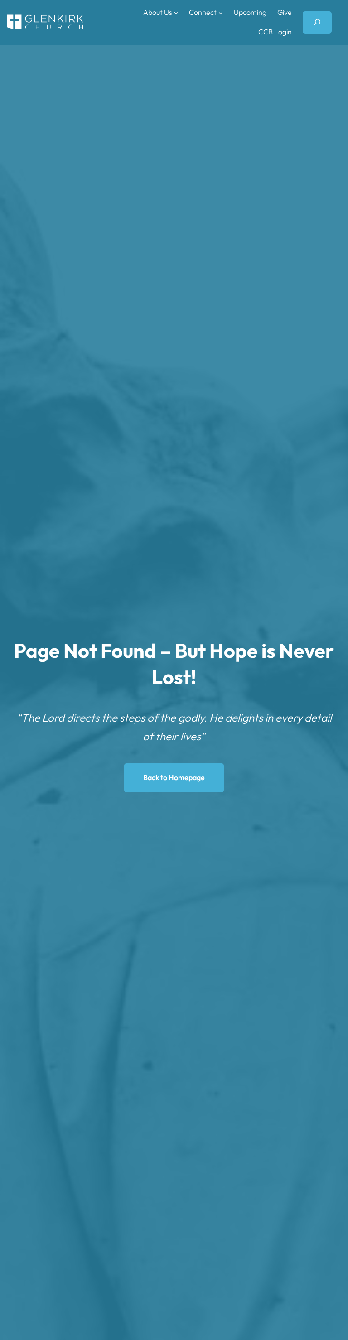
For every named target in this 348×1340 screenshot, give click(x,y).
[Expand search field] (317, 22)
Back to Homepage (174, 777)
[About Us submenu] (176, 12)
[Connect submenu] (220, 12)
